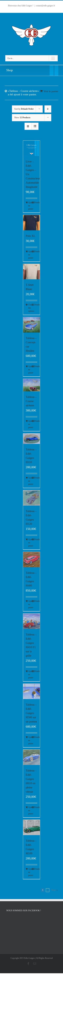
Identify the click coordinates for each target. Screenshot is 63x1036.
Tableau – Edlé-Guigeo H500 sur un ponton (31, 713)
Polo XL (30, 235)
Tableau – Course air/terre (31, 401)
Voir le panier (51, 91)
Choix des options (29, 307)
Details (35, 202)
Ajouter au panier (29, 205)
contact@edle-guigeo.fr (45, 5)
